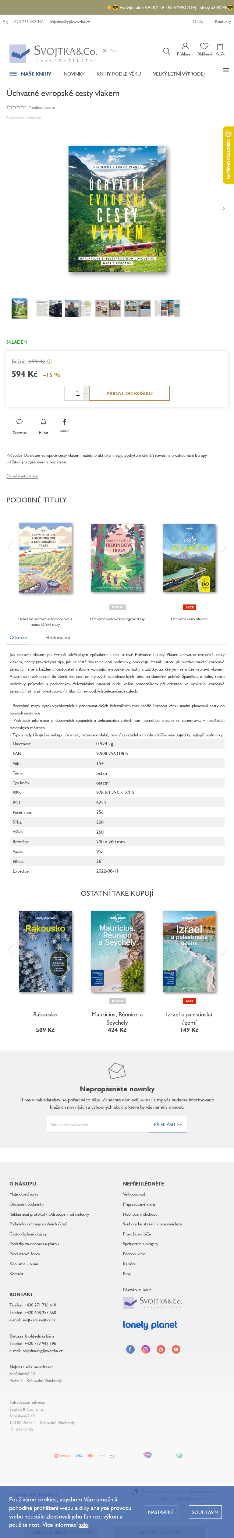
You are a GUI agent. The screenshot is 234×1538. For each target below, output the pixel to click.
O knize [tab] (18, 637)
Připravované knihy (139, 1204)
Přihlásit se (168, 1124)
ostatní (102, 773)
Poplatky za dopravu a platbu (34, 1243)
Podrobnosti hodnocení (23, 117)
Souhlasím (205, 1512)
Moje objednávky (23, 1193)
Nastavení (160, 1512)
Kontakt (16, 1273)
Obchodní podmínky (26, 1204)
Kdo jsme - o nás (23, 1263)
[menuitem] (30, 75)
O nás (198, 21)
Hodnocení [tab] (57, 637)
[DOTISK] (117, 558)
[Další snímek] (223, 209)
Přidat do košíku (129, 393)
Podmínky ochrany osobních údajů (38, 1223)
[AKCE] (189, 558)
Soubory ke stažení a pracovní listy (152, 1223)
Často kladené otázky (28, 1233)
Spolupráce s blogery (140, 1243)
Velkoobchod (134, 1193)
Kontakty (223, 21)
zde (83, 1524)
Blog (126, 1273)
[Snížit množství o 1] (86, 396)
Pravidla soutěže (137, 1233)
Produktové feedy (24, 1253)
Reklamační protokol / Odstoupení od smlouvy (49, 1214)
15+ (100, 763)
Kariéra (129, 1263)
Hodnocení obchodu (140, 1214)
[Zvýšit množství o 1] (86, 389)
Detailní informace (22, 475)
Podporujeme (134, 1253)
